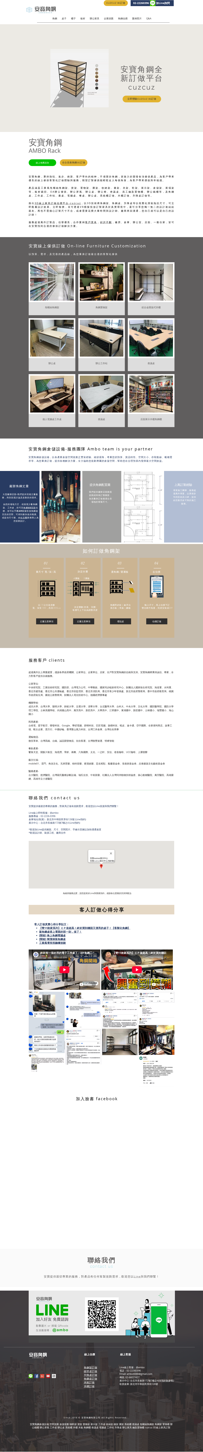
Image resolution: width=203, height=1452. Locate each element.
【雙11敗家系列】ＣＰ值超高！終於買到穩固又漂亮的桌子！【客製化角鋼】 (84, 928)
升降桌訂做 (90, 1375)
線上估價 (89, 1354)
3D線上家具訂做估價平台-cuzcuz (58, 203)
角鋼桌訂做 (90, 1378)
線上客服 (125, 1354)
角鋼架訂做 (90, 1367)
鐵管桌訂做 (90, 1371)
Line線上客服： (127, 1367)
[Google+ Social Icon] (42, 1376)
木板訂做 (89, 1382)
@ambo (54, 812)
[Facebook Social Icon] (36, 1376)
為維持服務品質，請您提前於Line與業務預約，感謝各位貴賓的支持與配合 (97, 893)
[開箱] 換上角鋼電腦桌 (52, 935)
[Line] (31, 1376)
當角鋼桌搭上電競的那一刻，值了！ (60, 932)
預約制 (165, 1380)
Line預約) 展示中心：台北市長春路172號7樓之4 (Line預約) (57, 821)
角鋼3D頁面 (29, 508)
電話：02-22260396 (130, 1370)
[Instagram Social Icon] (54, 1376)
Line (97, 806)
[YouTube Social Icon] (48, 1376)
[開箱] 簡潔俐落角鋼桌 (52, 939)
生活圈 (23, 517)
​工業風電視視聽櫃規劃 (52, 943)
